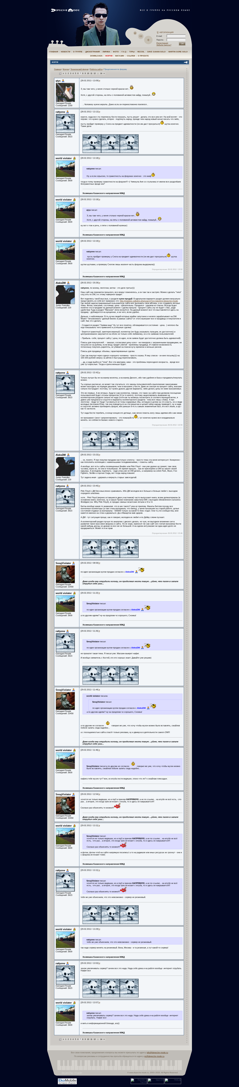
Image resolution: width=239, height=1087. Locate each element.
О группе (78, 52)
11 (91, 73)
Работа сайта (96, 69)
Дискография (92, 52)
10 (88, 73)
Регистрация (162, 43)
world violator (64, 158)
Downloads (96, 56)
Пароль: (161, 40)
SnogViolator (63, 563)
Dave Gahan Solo (156, 52)
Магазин (119, 56)
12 (95, 73)
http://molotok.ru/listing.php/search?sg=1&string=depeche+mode (149, 301)
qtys (58, 80)
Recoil (141, 52)
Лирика (106, 52)
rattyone (60, 111)
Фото (116, 52)
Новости (65, 52)
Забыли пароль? (163, 45)
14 (101, 73)
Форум (108, 56)
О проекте (143, 56)
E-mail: (159, 36)
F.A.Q (124, 52)
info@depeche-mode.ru (157, 1052)
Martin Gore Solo (178, 52)
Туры (132, 52)
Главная (53, 52)
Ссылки (131, 56)
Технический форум (79, 69)
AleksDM (61, 283)
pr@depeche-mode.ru (154, 1056)
